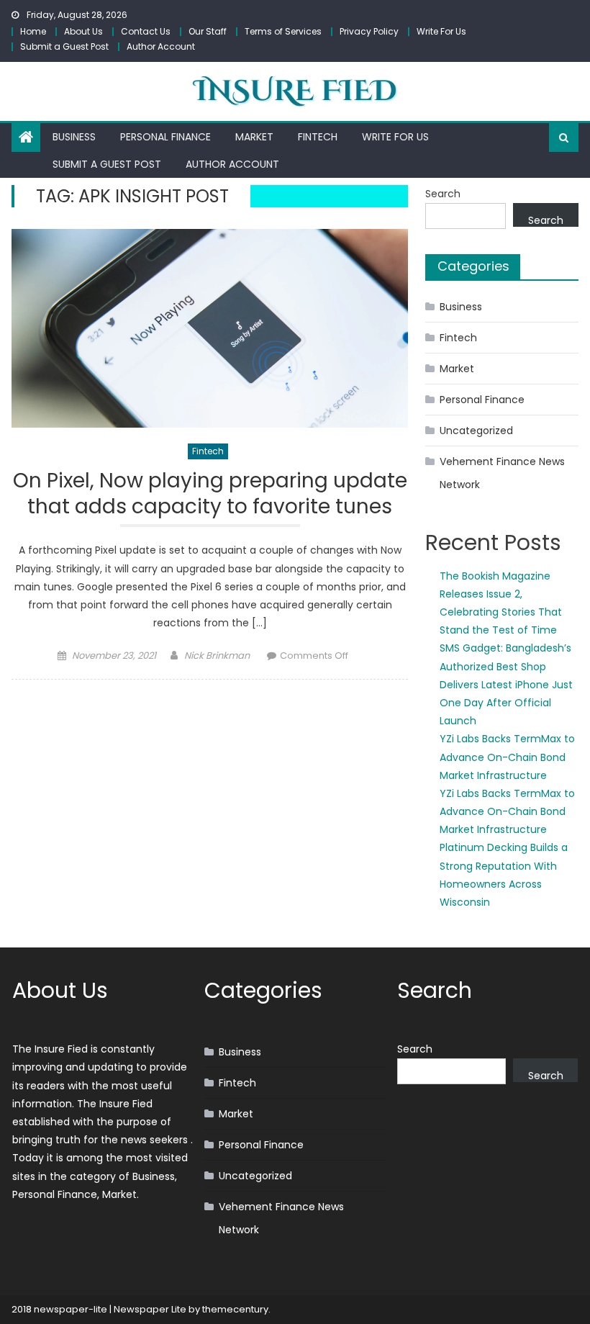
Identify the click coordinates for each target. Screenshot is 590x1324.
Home (33, 31)
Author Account (161, 46)
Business (74, 137)
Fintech (317, 137)
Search (442, 193)
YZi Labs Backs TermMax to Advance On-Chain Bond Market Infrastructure (507, 756)
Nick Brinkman (217, 655)
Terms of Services (283, 31)
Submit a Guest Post (64, 46)
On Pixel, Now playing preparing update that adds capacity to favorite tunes (210, 494)
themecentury (235, 1309)
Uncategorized (476, 430)
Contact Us (146, 31)
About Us (83, 31)
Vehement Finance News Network (502, 473)
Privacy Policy (369, 31)
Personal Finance (165, 137)
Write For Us (441, 31)
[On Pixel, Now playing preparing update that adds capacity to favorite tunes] (210, 328)
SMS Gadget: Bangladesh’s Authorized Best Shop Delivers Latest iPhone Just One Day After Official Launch (506, 684)
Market (254, 137)
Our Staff (208, 31)
